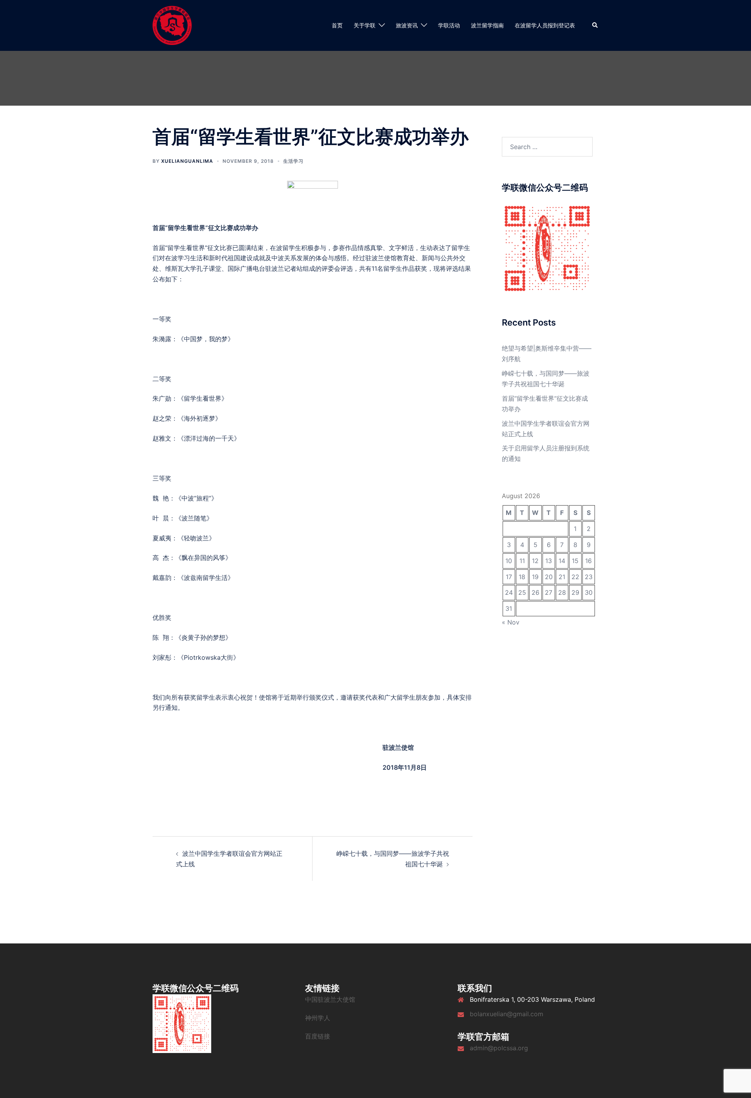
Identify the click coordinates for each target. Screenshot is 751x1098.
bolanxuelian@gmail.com (506, 1014)
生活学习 (293, 161)
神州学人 (317, 1018)
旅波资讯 (407, 25)
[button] (595, 25)
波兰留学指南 (487, 25)
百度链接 (317, 1036)
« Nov (510, 622)
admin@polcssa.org (499, 1048)
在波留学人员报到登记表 (545, 25)
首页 (337, 25)
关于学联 (365, 25)
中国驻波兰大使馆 (330, 999)
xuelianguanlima (187, 161)
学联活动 (449, 25)
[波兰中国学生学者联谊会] (172, 25)
